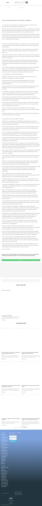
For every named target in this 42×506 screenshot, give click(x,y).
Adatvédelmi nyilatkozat (18, 494)
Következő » (25, 427)
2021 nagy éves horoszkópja (7, 315)
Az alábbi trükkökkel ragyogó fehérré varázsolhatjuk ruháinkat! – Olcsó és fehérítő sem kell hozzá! (31, 419)
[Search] (27, 2)
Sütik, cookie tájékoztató (18, 493)
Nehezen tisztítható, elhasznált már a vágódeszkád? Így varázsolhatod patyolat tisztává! (11, 353)
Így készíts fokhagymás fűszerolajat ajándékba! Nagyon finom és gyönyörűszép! (30, 353)
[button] (7, 2)
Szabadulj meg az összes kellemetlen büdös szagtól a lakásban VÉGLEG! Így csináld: (11, 386)
